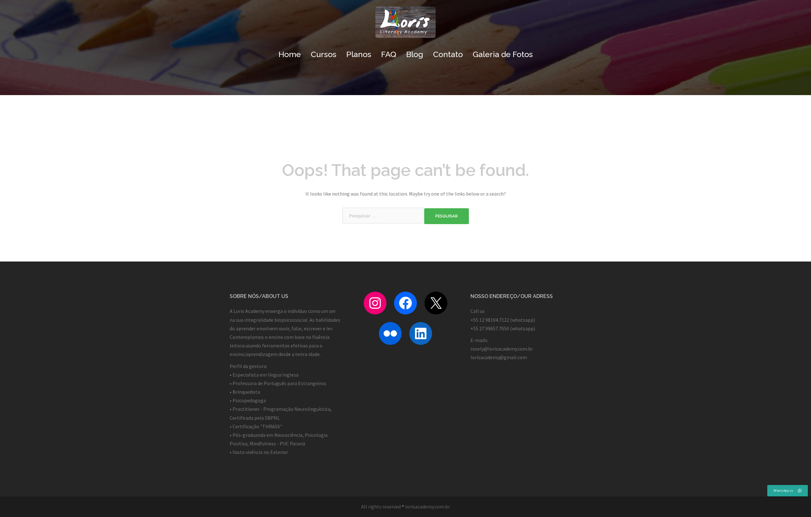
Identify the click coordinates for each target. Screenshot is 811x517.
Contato (448, 54)
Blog (414, 54)
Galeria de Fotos (503, 54)
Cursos (323, 54)
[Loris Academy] (405, 24)
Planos (358, 54)
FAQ (388, 54)
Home (289, 54)
